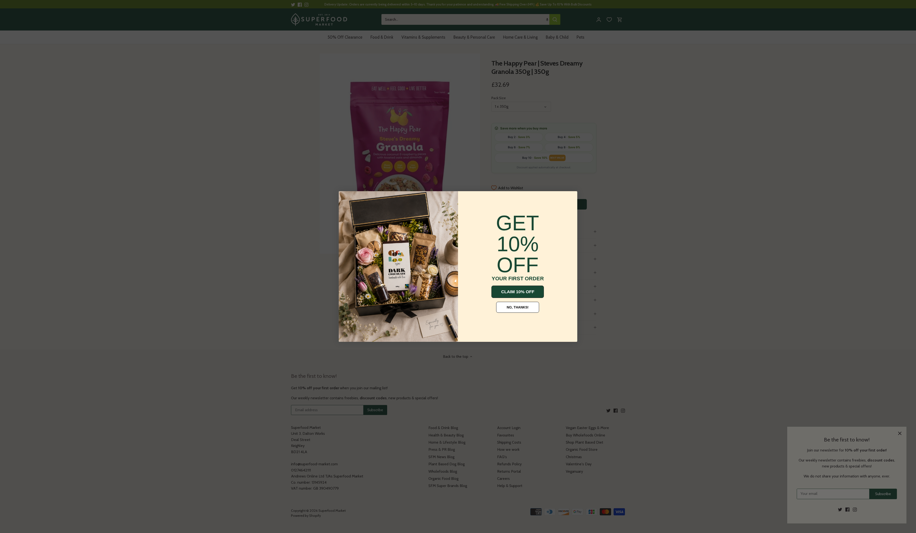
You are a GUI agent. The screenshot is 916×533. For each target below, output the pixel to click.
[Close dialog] (346, 198)
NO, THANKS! (518, 307)
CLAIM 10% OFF (517, 291)
